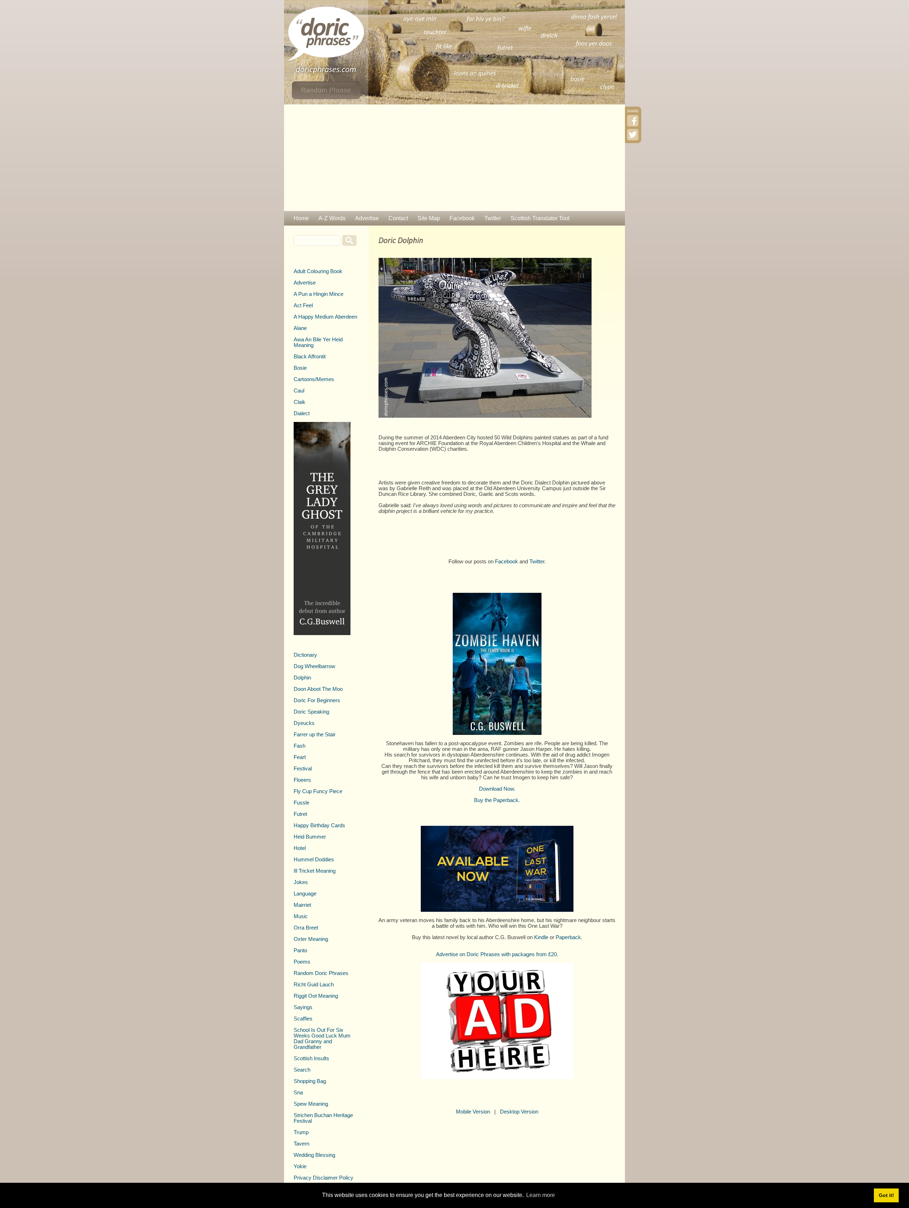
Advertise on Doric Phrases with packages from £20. (497, 954)
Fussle (301, 803)
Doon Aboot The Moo (318, 689)
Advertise (367, 218)
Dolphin (302, 678)
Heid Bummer (310, 837)
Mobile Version (473, 1112)
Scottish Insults (311, 1058)
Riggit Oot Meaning (316, 996)
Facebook (462, 218)
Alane (300, 328)
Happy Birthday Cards (319, 825)
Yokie (300, 1166)
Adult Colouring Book (318, 271)
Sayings (303, 1007)
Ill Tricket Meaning (315, 871)
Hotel (300, 848)
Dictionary (305, 655)
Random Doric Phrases (321, 973)
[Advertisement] (454, 157)
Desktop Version (519, 1112)
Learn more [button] (540, 1195)
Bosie (300, 368)
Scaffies (303, 1019)
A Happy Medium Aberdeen (325, 317)
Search (302, 1070)
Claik (299, 402)
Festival (303, 768)
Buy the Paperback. (497, 800)
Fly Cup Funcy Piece (318, 791)
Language (305, 893)
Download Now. (497, 789)
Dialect (302, 413)
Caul (299, 391)
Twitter (492, 218)
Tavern (301, 1144)
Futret (300, 814)
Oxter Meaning (311, 939)
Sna (298, 1092)
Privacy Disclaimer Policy (323, 1178)
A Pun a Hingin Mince (318, 294)
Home (301, 218)
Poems (302, 962)
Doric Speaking (311, 712)
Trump (301, 1132)
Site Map (429, 218)
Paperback (568, 937)
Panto (300, 950)
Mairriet (302, 905)
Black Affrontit (310, 356)
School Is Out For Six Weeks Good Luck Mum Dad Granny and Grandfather (322, 1038)
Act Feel (303, 305)
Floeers (302, 780)
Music (301, 916)
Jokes (301, 882)
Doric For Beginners (317, 700)
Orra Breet (306, 928)
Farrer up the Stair (315, 734)
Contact (398, 218)
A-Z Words (332, 218)
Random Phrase (326, 90)
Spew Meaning (311, 1104)
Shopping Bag (310, 1081)
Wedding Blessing (314, 1155)
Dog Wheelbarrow (314, 666)
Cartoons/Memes (314, 379)
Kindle (541, 937)
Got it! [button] (886, 1195)
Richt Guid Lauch (314, 984)
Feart (300, 757)
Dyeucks (304, 723)
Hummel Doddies (314, 859)
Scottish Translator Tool (540, 218)
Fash (299, 746)
